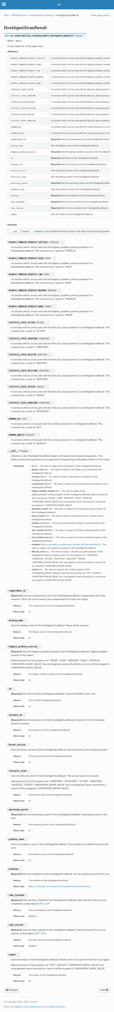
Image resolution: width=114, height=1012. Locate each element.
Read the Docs (57, 1007)
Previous (13, 990)
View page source (100, 15)
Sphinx (18, 1007)
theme (33, 1007)
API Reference (19, 15)
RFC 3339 (44, 904)
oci (59, 4)
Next (103, 990)
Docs (6, 15)
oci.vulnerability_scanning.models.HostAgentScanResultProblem (61, 886)
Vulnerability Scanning (41, 15)
